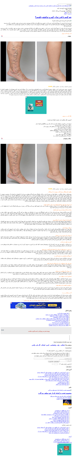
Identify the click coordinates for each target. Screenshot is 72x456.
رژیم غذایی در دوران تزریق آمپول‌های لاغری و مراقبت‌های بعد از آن (53, 376)
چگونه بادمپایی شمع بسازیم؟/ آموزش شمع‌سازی (57, 320)
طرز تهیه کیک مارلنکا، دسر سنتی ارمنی (59, 421)
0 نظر (65, 12)
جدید (70, 425)
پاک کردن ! (51, 361)
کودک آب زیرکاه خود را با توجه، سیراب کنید (59, 324)
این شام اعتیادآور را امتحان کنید (61, 411)
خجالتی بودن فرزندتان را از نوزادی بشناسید (59, 325)
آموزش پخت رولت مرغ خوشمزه (61, 413)
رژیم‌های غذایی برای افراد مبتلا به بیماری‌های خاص (57, 380)
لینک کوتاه (69, 342)
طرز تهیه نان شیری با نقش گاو (61, 415)
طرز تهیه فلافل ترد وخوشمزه (62, 410)
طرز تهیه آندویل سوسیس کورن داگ (60, 417)
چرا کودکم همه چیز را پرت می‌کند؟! (60, 322)
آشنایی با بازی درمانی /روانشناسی (61, 317)
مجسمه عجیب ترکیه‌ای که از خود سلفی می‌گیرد (54, 393)
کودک (65, 13)
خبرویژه (69, 13)
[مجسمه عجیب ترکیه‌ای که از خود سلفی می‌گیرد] (59, 390)
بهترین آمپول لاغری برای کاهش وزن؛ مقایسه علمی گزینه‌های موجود (53, 372)
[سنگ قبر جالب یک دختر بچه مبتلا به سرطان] (60, 396)
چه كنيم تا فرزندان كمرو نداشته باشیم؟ (53, 17)
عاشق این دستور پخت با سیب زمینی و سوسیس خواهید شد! (55, 414)
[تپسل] (26, 97)
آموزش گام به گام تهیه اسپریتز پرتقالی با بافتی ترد (57, 422)
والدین (33, 345)
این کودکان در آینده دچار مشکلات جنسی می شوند (57, 314)
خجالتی (63, 345)
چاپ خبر (69, 12)
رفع (59, 345)
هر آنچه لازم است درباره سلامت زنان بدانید (59, 377)
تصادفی (63, 425)
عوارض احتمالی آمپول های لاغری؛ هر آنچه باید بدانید (57, 373)
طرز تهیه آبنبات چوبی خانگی (62, 384)
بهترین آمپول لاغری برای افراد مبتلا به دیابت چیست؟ (56, 375)
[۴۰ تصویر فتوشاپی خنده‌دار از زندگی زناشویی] (67, 404)
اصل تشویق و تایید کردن (63, 313)
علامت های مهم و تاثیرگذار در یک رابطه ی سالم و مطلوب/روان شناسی (52, 318)
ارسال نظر (56, 361)
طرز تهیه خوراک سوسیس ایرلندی (61, 419)
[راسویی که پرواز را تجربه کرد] (64, 397)
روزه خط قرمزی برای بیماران (62, 321)
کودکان (43, 345)
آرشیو (70, 436)
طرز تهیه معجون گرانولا (63, 383)
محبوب (67, 425)
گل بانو (38, 345)
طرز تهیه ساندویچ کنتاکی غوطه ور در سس (59, 418)
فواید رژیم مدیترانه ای (63, 381)
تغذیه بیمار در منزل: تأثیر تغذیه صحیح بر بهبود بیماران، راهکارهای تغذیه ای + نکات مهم (49, 379)
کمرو (47, 345)
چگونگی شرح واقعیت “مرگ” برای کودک (59, 316)
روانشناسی (53, 345)
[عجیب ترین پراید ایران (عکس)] (63, 399)
